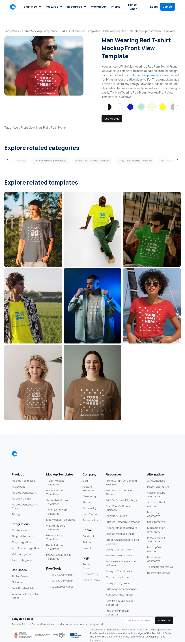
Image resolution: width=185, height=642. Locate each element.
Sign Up (167, 6)
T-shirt (61, 127)
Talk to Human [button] (132, 7)
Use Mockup (111, 118)
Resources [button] (74, 6)
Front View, (28, 127)
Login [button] (154, 6)
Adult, (16, 127)
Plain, (46, 127)
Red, (54, 127)
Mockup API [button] (99, 6)
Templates (29, 6)
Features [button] (52, 6)
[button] (13, 7)
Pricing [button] (116, 6)
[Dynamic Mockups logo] (15, 454)
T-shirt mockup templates (146, 75)
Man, (39, 127)
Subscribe (164, 620)
